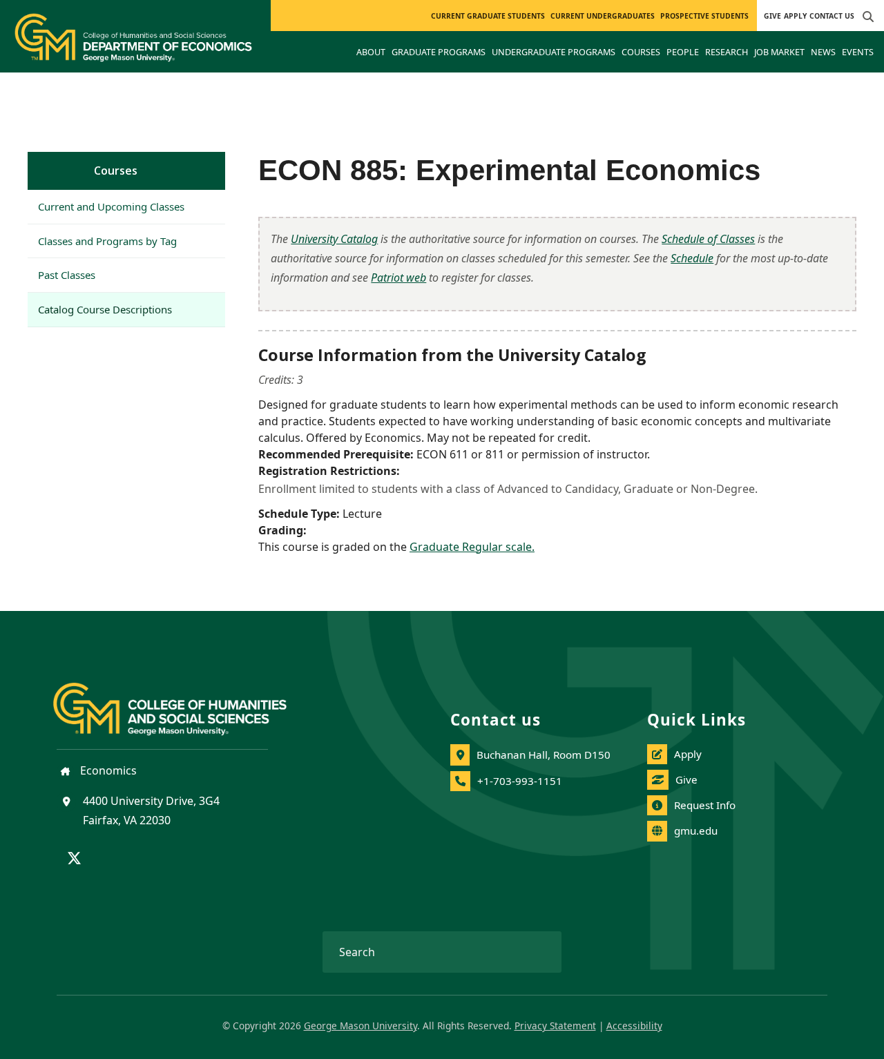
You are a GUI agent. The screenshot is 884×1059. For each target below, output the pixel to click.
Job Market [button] (779, 52)
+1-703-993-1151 (519, 781)
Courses (115, 170)
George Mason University (360, 1025)
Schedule (692, 258)
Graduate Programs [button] (439, 52)
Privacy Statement (555, 1025)
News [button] (823, 52)
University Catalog (334, 238)
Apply (795, 16)
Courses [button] (641, 52)
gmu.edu (696, 830)
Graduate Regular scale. (472, 546)
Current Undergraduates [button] (602, 16)
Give (772, 16)
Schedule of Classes (708, 238)
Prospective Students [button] (704, 16)
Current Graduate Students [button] (488, 16)
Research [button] (726, 52)
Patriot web (398, 277)
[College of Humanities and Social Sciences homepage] (184, 700)
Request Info (705, 805)
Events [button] (858, 52)
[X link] (74, 859)
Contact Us (831, 16)
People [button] (682, 52)
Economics (107, 770)
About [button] (370, 52)
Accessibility (634, 1025)
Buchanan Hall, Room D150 (544, 754)
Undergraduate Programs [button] (553, 52)
